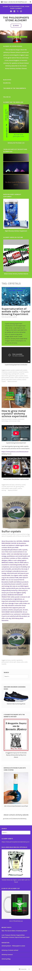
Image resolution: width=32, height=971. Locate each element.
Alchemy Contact (7, 954)
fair (15, 486)
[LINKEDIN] (14, 11)
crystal (23, 484)
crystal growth (15, 374)
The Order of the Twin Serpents (14, 88)
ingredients (19, 660)
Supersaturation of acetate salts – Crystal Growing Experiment (16, 311)
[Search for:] (16, 676)
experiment (10, 486)
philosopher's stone (7, 662)
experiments (5, 375)
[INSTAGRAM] (21, 11)
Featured (4, 317)
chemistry (4, 372)
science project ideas (14, 421)
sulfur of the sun (17, 536)
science (19, 379)
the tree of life (26, 536)
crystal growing (6, 374)
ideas (22, 486)
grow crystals (19, 375)
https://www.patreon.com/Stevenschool (15, 451)
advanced (8, 484)
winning (4, 490)
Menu (17, 25)
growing (18, 486)
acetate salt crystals (21, 370)
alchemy (8, 660)
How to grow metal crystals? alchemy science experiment (14, 413)
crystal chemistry (13, 372)
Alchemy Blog (6, 959)
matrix (16, 377)
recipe (18, 662)
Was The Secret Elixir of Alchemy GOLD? (14, 931)
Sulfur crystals (11, 531)
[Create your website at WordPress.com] (16, 2)
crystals (14, 317)
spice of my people (7, 536)
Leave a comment (12, 381)
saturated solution (11, 379)
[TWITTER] (18, 11)
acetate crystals (10, 370)
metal (10, 488)
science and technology (23, 534)
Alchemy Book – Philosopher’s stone (13, 946)
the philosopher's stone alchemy (16, 19)
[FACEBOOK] (11, 11)
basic (13, 484)
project (15, 488)
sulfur (22, 662)
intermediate (5, 488)
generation (12, 375)
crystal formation (23, 372)
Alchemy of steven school (10, 950)
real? (14, 662)
